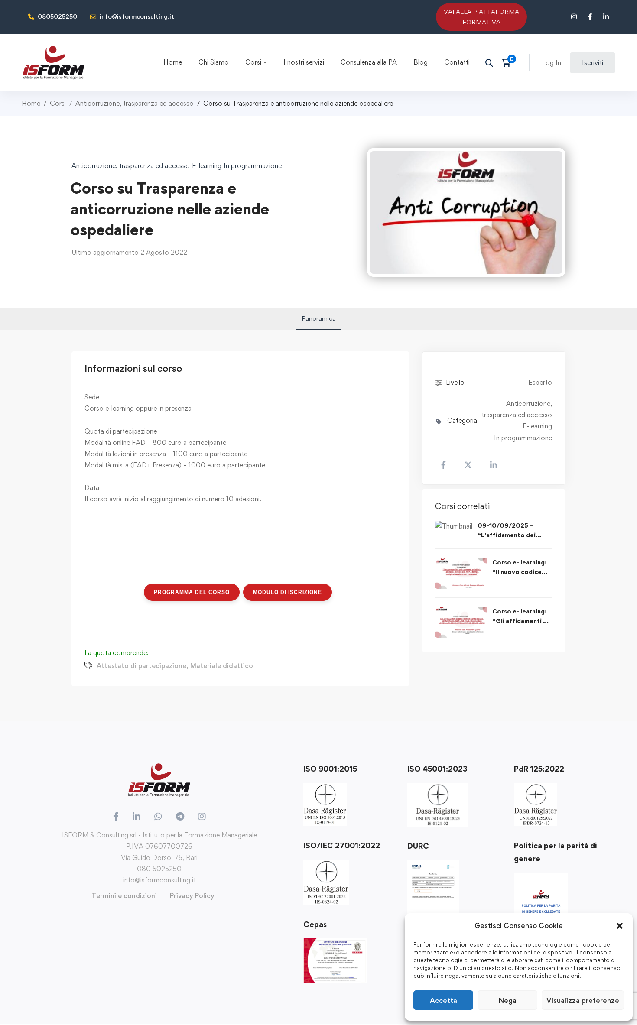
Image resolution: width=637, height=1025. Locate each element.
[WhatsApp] (158, 816)
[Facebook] (115, 816)
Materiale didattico (221, 666)
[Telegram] (180, 816)
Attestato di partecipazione (141, 666)
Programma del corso (192, 592)
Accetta (443, 1000)
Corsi (58, 103)
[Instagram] (201, 816)
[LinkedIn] (136, 816)
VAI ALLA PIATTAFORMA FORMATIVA (481, 17)
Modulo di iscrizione (287, 592)
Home (31, 103)
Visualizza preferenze (582, 1000)
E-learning (206, 166)
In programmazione (253, 166)
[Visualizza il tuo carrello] (508, 62)
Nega (508, 1000)
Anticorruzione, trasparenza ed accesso (134, 103)
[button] (619, 925)
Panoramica (319, 318)
